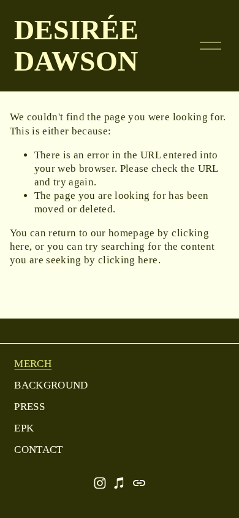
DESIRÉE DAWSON (76, 45)
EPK (24, 428)
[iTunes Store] (119, 483)
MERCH (32, 363)
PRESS (29, 406)
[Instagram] (100, 483)
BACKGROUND (51, 385)
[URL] (139, 483)
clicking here (127, 260)
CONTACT (38, 449)
